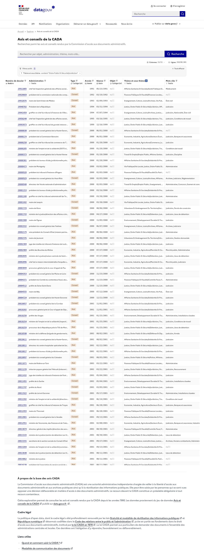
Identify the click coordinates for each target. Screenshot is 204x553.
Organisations (62, 23)
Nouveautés (111, 23)
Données (23, 23)
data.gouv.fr (60, 503)
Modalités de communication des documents (46, 548)
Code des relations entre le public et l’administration (103, 521)
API (33, 23)
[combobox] (158, 14)
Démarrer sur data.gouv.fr (86, 23)
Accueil (21, 31)
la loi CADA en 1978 (82, 524)
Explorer (30, 31)
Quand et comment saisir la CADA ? (41, 543)
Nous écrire (126, 23)
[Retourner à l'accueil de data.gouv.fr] (44, 9)
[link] (158, 6)
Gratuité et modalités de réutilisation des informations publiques (144, 518)
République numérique (30, 521)
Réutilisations (45, 23)
